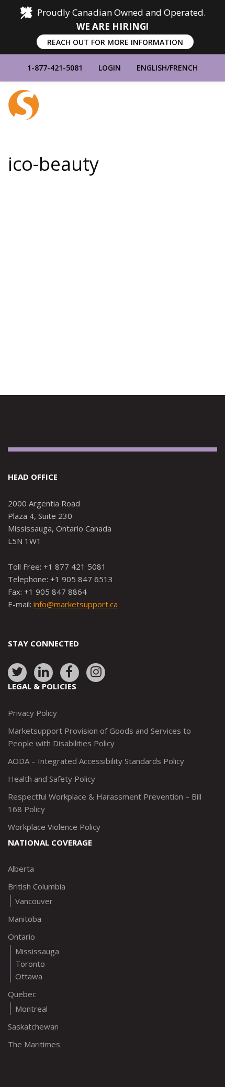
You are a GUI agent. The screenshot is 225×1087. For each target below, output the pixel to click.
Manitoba (24, 918)
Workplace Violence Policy (54, 827)
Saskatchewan (33, 1026)
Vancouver (34, 901)
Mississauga (37, 951)
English (152, 68)
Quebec (22, 994)
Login (109, 68)
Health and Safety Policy (51, 778)
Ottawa (28, 976)
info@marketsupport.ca (75, 604)
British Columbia (36, 886)
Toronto (30, 963)
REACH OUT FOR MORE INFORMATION (115, 42)
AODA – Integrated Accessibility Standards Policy (96, 761)
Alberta (21, 868)
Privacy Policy (32, 713)
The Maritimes (34, 1044)
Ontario (21, 936)
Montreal (31, 1008)
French (184, 68)
